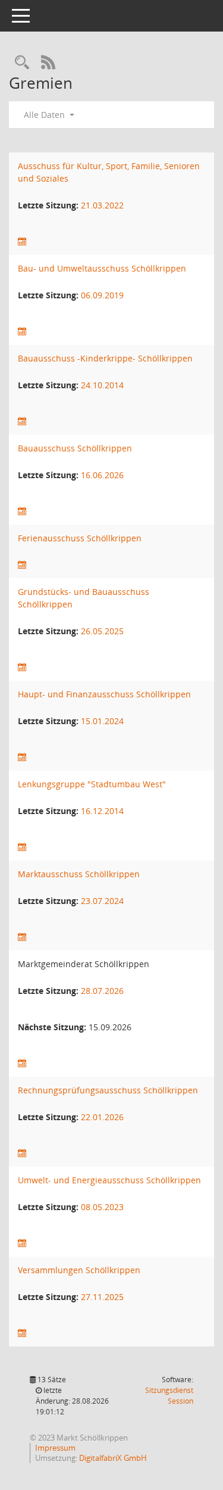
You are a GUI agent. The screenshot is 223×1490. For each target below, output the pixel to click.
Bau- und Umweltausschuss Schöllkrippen (102, 268)
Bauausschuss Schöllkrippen (75, 448)
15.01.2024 (102, 721)
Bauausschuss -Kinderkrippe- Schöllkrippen (105, 358)
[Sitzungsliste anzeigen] (22, 241)
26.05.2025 (102, 631)
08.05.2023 (102, 1206)
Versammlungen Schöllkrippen (79, 1270)
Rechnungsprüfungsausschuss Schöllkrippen (108, 1090)
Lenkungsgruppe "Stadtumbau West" (92, 784)
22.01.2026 (102, 1117)
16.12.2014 (102, 810)
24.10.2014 (102, 385)
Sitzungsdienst (169, 1395)
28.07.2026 (102, 990)
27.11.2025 (102, 1296)
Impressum (55, 1447)
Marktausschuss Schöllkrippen (79, 874)
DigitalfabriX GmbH (113, 1457)
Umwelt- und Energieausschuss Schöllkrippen (109, 1180)
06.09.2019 (102, 295)
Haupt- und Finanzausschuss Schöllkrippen (104, 694)
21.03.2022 (102, 205)
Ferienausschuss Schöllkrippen (80, 538)
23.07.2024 (102, 900)
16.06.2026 (102, 475)
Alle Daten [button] (45, 114)
